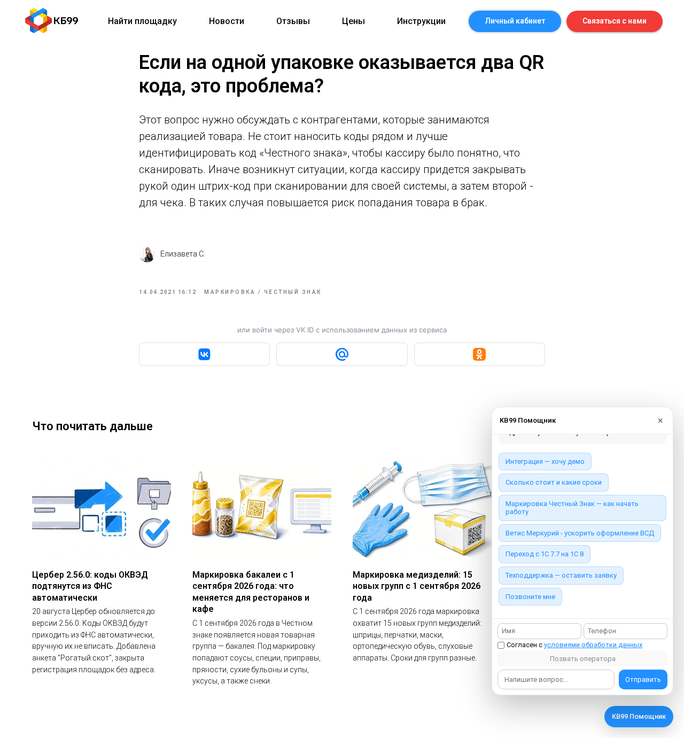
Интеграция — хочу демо (545, 461)
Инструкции (421, 21)
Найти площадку (142, 21)
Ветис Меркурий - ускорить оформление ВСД (580, 533)
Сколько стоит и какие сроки (554, 482)
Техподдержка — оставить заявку (561, 575)
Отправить (643, 679)
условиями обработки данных (593, 645)
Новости (226, 21)
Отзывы (293, 21)
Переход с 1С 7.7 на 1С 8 (545, 554)
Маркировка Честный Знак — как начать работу (572, 508)
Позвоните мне (530, 597)
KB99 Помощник (639, 716)
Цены (353, 21)
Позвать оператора (583, 659)
